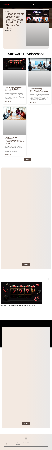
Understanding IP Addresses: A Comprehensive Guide (39, 90)
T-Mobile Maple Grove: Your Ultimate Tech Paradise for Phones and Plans (14, 21)
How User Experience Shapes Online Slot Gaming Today (13, 89)
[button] (33, 4)
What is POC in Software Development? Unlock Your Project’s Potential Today (14, 140)
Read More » (8, 30)
